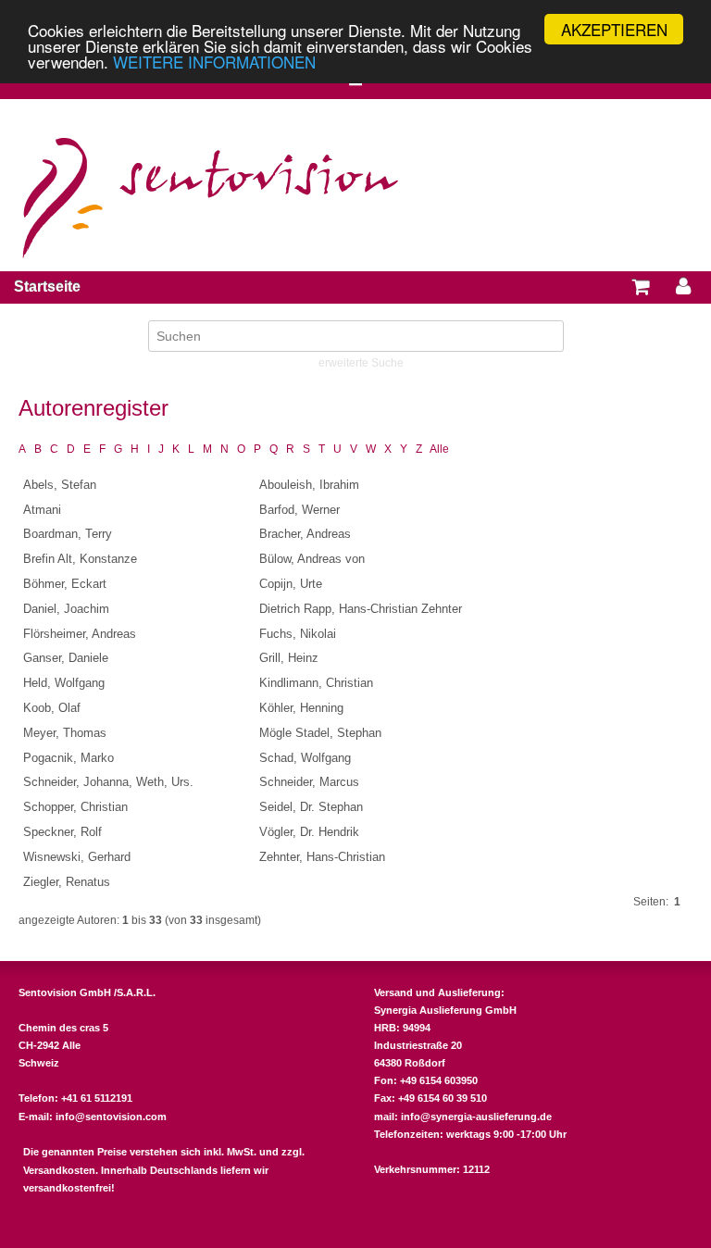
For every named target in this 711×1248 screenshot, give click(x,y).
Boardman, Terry (67, 534)
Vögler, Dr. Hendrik (309, 832)
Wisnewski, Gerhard (77, 857)
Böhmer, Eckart (64, 584)
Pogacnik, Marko (68, 758)
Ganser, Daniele (65, 658)
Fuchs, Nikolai (297, 634)
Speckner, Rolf (62, 832)
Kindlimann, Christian (316, 683)
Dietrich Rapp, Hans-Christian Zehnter (360, 609)
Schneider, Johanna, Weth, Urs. (108, 782)
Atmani (42, 510)
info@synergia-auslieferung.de (476, 1116)
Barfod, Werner (299, 510)
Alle (438, 449)
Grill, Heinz (288, 658)
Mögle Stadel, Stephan (320, 733)
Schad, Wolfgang (305, 758)
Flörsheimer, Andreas (79, 634)
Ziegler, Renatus (66, 882)
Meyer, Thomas (64, 733)
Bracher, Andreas (305, 534)
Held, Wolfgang (64, 683)
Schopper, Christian (75, 807)
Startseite (47, 286)
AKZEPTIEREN (614, 29)
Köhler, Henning (301, 708)
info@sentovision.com (111, 1116)
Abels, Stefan (59, 485)
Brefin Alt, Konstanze (80, 559)
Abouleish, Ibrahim (309, 485)
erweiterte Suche (361, 362)
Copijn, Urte (290, 584)
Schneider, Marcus (309, 782)
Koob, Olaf (52, 708)
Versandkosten (59, 1170)
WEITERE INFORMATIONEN (214, 61)
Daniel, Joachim (66, 609)
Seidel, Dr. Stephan (311, 807)
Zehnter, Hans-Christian (322, 857)
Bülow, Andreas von (312, 559)
